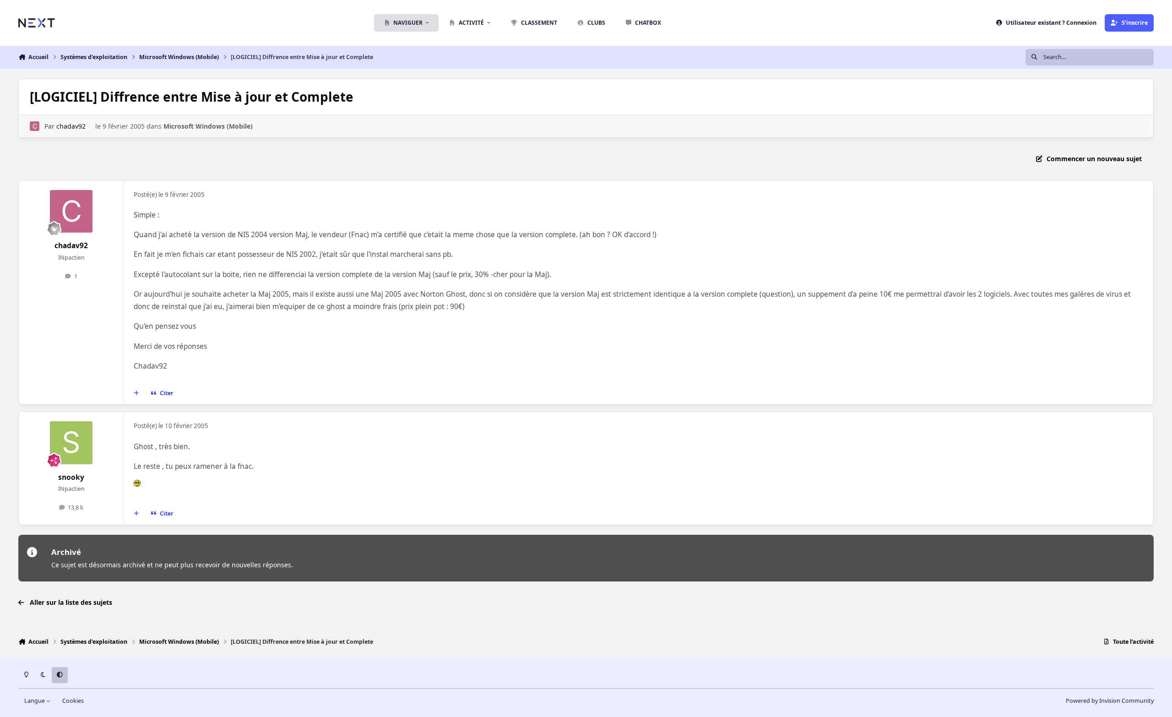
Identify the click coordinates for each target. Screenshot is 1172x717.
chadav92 (71, 126)
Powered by (1110, 701)
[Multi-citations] (136, 393)
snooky (71, 477)
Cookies (73, 701)
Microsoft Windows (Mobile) (208, 126)
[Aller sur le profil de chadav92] (34, 126)
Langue (35, 701)
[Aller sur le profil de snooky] (71, 442)
